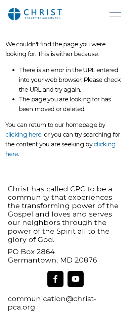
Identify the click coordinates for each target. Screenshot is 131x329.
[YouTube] (76, 279)
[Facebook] (55, 279)
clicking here (23, 134)
